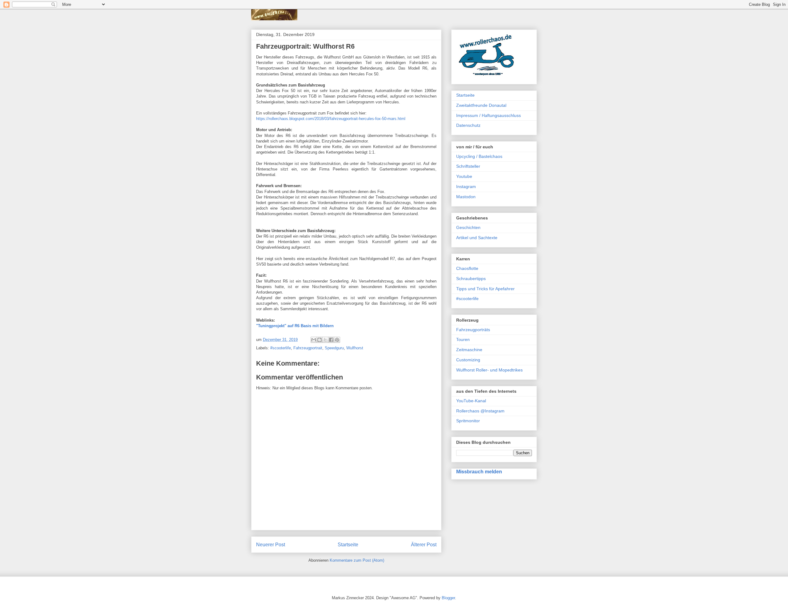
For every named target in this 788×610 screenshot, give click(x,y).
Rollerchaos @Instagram (480, 410)
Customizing (468, 359)
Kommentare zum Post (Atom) (357, 560)
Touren (463, 339)
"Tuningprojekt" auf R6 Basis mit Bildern (295, 325)
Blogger (448, 598)
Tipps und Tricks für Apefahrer (485, 288)
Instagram (466, 186)
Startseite (348, 544)
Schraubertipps (471, 278)
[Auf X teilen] (325, 340)
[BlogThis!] (319, 340)
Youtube (464, 176)
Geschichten (468, 227)
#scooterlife (280, 348)
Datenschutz (468, 125)
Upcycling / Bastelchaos (479, 156)
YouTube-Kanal (471, 400)
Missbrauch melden (479, 471)
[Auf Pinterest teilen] (337, 340)
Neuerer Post (270, 544)
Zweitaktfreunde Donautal (481, 105)
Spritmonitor (468, 420)
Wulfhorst (354, 348)
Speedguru (334, 348)
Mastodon (466, 196)
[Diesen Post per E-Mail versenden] (314, 340)
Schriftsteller (468, 166)
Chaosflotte (467, 268)
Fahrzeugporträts (473, 329)
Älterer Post (423, 544)
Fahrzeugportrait (307, 348)
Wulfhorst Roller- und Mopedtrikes (489, 369)
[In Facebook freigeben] (331, 340)
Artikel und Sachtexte (476, 237)
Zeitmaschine (469, 349)
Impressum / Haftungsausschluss (488, 115)
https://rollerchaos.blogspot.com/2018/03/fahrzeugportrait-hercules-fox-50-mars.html (330, 118)
